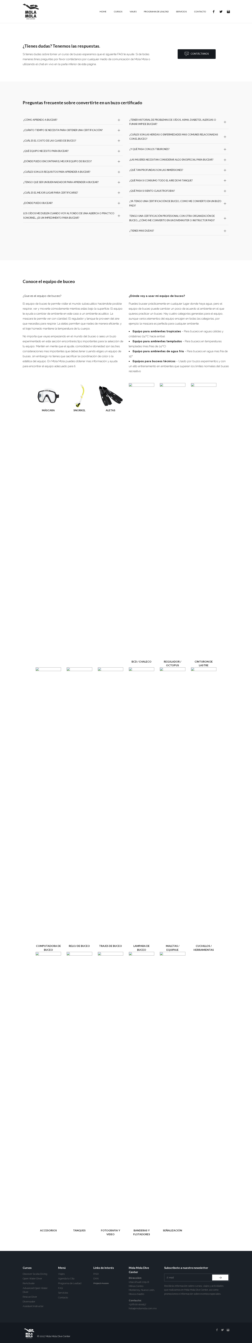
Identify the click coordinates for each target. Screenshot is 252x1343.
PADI (96, 1274)
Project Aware (101, 1283)
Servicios (63, 1292)
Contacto (63, 1297)
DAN (96, 1278)
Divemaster (29, 1301)
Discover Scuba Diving (35, 1274)
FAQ (60, 1288)
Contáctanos (199, 53)
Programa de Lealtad (69, 1283)
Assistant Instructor (33, 1306)
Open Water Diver (32, 1278)
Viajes (61, 1274)
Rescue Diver (30, 1296)
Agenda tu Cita (66, 1278)
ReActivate (28, 1283)
